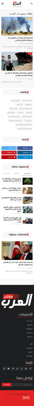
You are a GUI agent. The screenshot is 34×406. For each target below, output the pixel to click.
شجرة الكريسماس (27, 100)
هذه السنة (6, 173)
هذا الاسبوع (27, 173)
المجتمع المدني (28, 120)
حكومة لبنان (20, 112)
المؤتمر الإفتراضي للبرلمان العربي (24, 124)
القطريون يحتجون (15, 100)
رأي (31, 344)
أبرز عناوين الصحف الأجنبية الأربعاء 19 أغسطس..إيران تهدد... (12, 220)
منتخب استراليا (13, 108)
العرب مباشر (30, 43)
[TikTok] (21, 368)
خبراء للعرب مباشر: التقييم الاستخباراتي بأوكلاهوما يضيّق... (12, 209)
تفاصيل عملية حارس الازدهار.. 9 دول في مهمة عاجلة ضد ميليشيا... (19, 74)
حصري (30, 324)
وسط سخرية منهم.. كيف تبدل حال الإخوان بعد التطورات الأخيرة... (18, 263)
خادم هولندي (28, 104)
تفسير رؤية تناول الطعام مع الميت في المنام (11, 199)
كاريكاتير (29, 356)
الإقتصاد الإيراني (11, 112)
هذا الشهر (17, 173)
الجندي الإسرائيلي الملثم (14, 116)
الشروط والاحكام (25, 397)
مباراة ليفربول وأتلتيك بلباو (15, 120)
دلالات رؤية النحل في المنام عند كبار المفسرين (11, 189)
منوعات (29, 348)
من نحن (29, 320)
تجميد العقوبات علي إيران (26, 108)
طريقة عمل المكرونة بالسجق (24, 128)
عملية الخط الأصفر (27, 116)
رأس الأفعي (19, 104)
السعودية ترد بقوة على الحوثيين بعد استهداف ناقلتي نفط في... (20, 39)
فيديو (30, 352)
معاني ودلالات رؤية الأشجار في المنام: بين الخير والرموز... (11, 180)
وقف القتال (29, 112)
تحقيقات (29, 328)
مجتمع (30, 337)
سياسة (30, 333)
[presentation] (4, 244)
